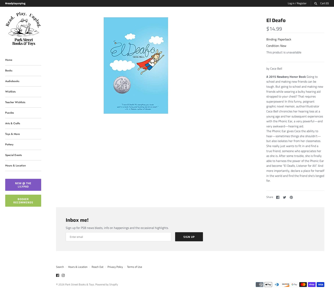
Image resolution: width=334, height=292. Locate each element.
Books (8, 70)
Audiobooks (12, 81)
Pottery (9, 144)
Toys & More (12, 134)
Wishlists (10, 91)
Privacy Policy (115, 267)
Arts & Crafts (12, 123)
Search (60, 267)
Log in (291, 3)
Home (8, 60)
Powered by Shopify (106, 284)
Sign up (189, 237)
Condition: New (276, 45)
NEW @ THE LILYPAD (23, 184)
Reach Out (97, 267)
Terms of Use (134, 267)
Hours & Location (15, 165)
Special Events (13, 155)
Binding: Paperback (278, 39)
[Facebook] (57, 276)
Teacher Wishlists (15, 102)
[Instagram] (63, 276)
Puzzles (9, 113)
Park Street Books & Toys (79, 284)
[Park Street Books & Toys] (23, 29)
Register (302, 3)
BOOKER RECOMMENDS (23, 200)
